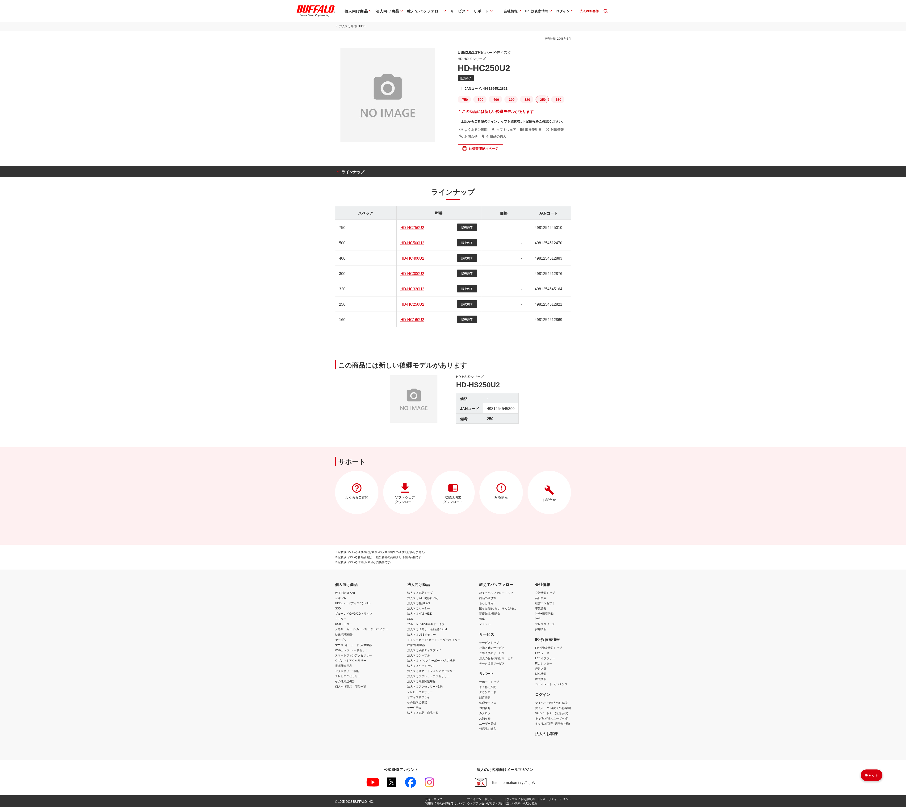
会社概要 (540, 598)
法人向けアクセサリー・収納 (425, 686)
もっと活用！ (487, 603)
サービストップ (489, 642)
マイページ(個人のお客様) (551, 703)
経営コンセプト (545, 603)
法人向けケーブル (418, 655)
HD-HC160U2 (412, 319)
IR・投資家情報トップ (548, 648)
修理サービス (487, 703)
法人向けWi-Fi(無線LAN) (422, 598)
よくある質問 (487, 687)
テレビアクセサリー (348, 676)
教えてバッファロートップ (496, 593)
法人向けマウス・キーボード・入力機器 (431, 660)
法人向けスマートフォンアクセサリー (431, 671)
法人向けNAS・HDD (419, 613)
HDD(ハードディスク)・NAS (352, 603)
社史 (538, 619)
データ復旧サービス (492, 663)
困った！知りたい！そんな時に (497, 608)
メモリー (340, 619)
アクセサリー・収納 (347, 671)
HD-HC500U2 (412, 242)
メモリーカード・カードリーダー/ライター (361, 629)
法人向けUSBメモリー (421, 634)
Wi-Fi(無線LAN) (345, 593)
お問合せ (485, 708)
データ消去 (414, 707)
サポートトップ (489, 682)
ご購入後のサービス (492, 653)
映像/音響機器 (344, 634)
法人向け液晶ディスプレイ (424, 650)
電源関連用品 (343, 665)
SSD (338, 608)
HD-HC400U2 (412, 258)
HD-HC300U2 (412, 273)
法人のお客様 (546, 733)
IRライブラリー (545, 658)
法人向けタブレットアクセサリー (428, 676)
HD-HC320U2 (412, 289)
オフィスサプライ (418, 697)
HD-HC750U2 (412, 227)
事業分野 (540, 608)
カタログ (485, 713)
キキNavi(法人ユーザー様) (551, 718)
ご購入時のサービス (492, 648)
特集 (482, 619)
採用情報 (540, 629)
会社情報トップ (545, 593)
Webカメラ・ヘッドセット (351, 650)
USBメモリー (343, 624)
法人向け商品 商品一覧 (422, 712)
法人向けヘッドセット (421, 665)
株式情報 (540, 679)
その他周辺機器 (345, 681)
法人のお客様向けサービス (496, 658)
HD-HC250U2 (412, 304)
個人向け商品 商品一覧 (350, 686)
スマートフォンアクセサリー (353, 655)
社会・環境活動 (544, 613)
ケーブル (340, 640)
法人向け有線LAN (418, 603)
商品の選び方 (487, 598)
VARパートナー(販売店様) (551, 713)
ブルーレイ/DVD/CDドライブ (353, 613)
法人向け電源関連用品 (421, 681)
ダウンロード (487, 692)
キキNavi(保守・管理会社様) (552, 723)
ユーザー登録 (487, 723)
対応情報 (485, 697)
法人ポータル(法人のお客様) (553, 708)
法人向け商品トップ (420, 593)
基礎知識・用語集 (489, 613)
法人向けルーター (418, 608)
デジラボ (485, 624)
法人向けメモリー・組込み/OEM (427, 629)
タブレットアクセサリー (350, 660)
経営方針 (540, 668)
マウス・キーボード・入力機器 (353, 645)
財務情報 (540, 674)
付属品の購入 (487, 729)
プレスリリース (545, 624)
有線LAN (340, 598)
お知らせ (485, 718)
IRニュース (542, 653)
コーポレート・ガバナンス (551, 684)
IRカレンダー (543, 663)
